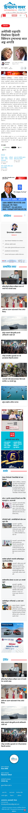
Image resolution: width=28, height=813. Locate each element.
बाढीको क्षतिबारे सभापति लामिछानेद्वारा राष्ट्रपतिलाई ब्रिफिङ (13, 560)
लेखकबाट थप (14, 235)
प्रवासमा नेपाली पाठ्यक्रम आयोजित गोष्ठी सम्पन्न (14, 254)
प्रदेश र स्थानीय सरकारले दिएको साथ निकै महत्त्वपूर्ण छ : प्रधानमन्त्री (14, 499)
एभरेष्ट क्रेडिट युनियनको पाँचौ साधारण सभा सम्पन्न (15, 247)
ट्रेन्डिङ (5, 660)
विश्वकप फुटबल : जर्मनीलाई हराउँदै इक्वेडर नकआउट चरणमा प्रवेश (7, 158)
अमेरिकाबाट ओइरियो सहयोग (10, 244)
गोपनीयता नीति (19, 792)
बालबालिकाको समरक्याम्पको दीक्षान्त (11, 251)
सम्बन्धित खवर (9, 267)
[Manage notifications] (25, 810)
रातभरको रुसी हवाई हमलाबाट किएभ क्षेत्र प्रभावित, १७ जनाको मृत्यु (13, 380)
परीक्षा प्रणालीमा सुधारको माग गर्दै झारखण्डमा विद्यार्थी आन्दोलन (11, 357)
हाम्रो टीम (4, 792)
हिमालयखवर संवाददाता (7, 63)
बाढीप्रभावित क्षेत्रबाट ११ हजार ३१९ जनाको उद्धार (13, 581)
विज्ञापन (12, 795)
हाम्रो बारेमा (11, 792)
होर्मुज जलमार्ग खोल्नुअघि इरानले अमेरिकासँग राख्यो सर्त (11, 334)
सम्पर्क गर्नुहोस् (4, 795)
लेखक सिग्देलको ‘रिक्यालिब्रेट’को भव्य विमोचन (14, 240)
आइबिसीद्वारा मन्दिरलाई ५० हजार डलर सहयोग (13, 602)
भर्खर (5, 471)
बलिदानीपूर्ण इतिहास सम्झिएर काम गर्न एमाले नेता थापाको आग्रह (13, 287)
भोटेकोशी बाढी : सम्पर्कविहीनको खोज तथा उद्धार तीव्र (14, 520)
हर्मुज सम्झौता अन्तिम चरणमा (10, 402)
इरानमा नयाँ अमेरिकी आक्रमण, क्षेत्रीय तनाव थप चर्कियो (20, 158)
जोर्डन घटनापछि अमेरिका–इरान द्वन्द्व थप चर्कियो (7, 166)
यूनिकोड (19, 795)
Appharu (14, 811)
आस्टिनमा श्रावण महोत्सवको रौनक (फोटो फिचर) (13, 310)
